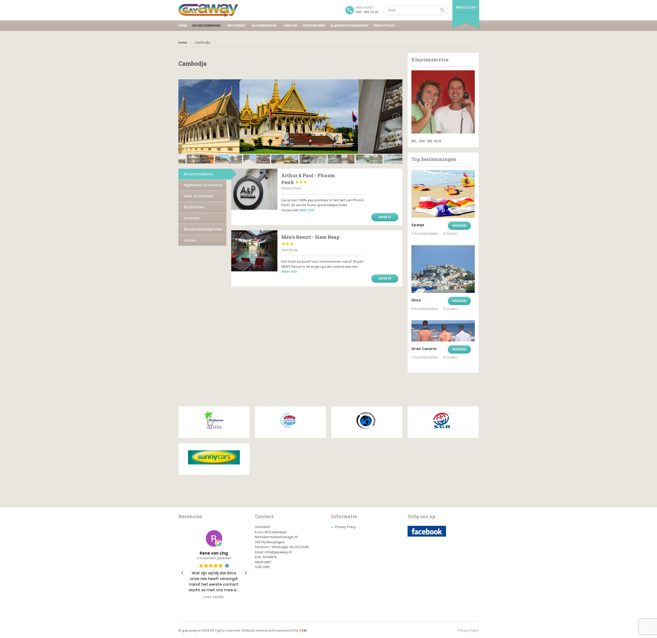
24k (303, 630)
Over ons (290, 25)
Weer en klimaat (198, 196)
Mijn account (466, 7)
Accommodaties (264, 25)
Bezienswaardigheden (203, 229)
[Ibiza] (443, 269)
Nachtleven (194, 207)
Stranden (192, 218)
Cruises (190, 240)
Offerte (385, 217)
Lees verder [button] (214, 597)
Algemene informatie (203, 185)
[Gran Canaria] (443, 330)
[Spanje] (443, 194)
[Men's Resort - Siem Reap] (254, 250)
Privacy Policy (384, 25)
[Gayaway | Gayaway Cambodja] (208, 10)
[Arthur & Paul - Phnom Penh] (254, 189)
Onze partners (313, 25)
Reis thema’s (236, 25)
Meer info (306, 210)
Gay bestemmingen (206, 25)
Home (182, 25)
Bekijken (459, 225)
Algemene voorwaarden (349, 25)
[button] (245, 573)
